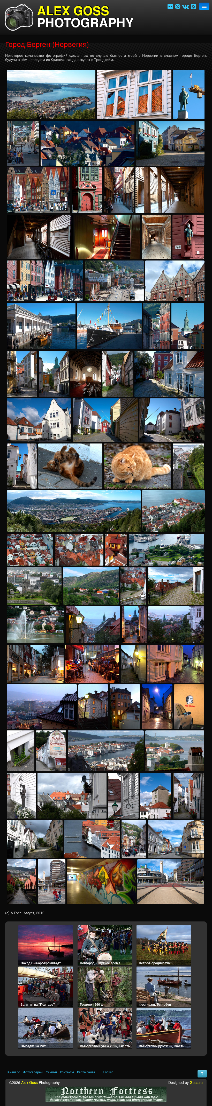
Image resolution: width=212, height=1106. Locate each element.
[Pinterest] (177, 6)
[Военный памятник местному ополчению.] (21, 796)
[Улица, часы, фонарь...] (123, 796)
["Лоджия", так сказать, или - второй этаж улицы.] (40, 237)
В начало (13, 1072)
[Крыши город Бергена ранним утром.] (87, 143)
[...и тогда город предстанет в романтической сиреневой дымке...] (42, 706)
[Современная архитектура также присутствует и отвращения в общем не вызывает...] (51, 881)
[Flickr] (170, 6)
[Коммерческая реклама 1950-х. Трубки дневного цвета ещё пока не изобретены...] (51, 750)
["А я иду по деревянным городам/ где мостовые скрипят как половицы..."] (119, 190)
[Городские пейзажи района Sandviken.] (72, 796)
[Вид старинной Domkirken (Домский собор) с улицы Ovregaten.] (54, 374)
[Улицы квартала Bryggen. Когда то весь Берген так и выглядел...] (169, 190)
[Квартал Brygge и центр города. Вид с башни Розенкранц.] (114, 280)
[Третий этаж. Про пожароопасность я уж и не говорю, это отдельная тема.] (156, 237)
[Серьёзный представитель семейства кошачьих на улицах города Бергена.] (137, 466)
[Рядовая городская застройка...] (155, 796)
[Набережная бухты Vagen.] (41, 326)
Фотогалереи (33, 1072)
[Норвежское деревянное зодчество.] (87, 190)
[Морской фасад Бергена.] (92, 839)
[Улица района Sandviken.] (22, 374)
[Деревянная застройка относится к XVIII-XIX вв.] (169, 374)
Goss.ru (196, 1082)
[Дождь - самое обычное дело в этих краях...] (134, 624)
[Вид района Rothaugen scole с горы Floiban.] (173, 511)
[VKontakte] (185, 6)
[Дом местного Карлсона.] (116, 550)
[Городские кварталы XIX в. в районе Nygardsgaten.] (176, 839)
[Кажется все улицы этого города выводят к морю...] (156, 326)
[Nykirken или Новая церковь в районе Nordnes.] (187, 326)
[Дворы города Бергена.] (39, 420)
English (108, 1072)
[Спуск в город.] (133, 586)
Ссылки (51, 1072)
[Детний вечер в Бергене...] (93, 624)
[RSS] (193, 6)
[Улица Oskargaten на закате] (35, 664)
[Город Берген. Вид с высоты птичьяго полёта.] (51, 94)
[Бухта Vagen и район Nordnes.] (106, 750)
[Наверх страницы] (202, 1073)
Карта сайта (86, 1072)
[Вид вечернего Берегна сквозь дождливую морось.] (176, 624)
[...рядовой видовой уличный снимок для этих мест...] (188, 796)
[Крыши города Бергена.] (79, 550)
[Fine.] (170, 881)
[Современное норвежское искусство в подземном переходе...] (101, 881)
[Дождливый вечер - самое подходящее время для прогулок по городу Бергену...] (133, 664)
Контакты (67, 1072)
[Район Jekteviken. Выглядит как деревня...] (170, 143)
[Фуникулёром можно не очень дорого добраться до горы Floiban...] (188, 466)
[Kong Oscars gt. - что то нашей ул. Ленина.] (134, 839)
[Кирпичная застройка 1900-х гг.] (175, 280)
